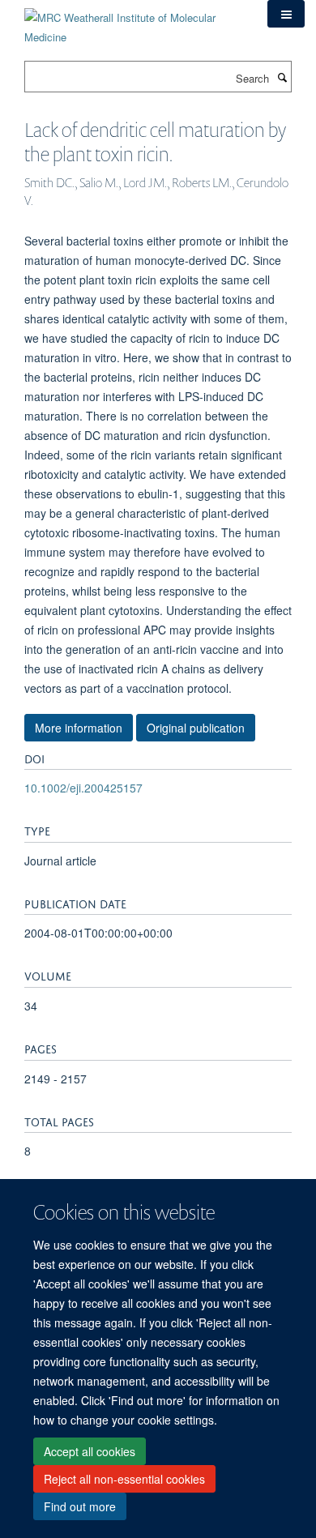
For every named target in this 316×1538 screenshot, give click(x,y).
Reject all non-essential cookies (124, 1479)
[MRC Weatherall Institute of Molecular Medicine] (133, 21)
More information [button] (78, 728)
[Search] (282, 77)
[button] (286, 14)
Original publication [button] (196, 728)
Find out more (80, 1506)
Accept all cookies (89, 1451)
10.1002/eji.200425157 (83, 788)
